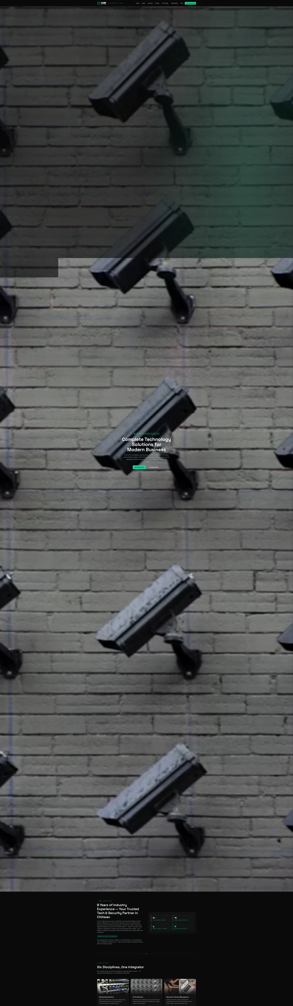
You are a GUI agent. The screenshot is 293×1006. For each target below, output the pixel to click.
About (143, 3)
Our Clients (165, 3)
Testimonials (174, 3)
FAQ (182, 3)
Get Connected (190, 3)
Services (150, 3)
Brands (157, 3)
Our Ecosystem (153, 467)
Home (137, 3)
